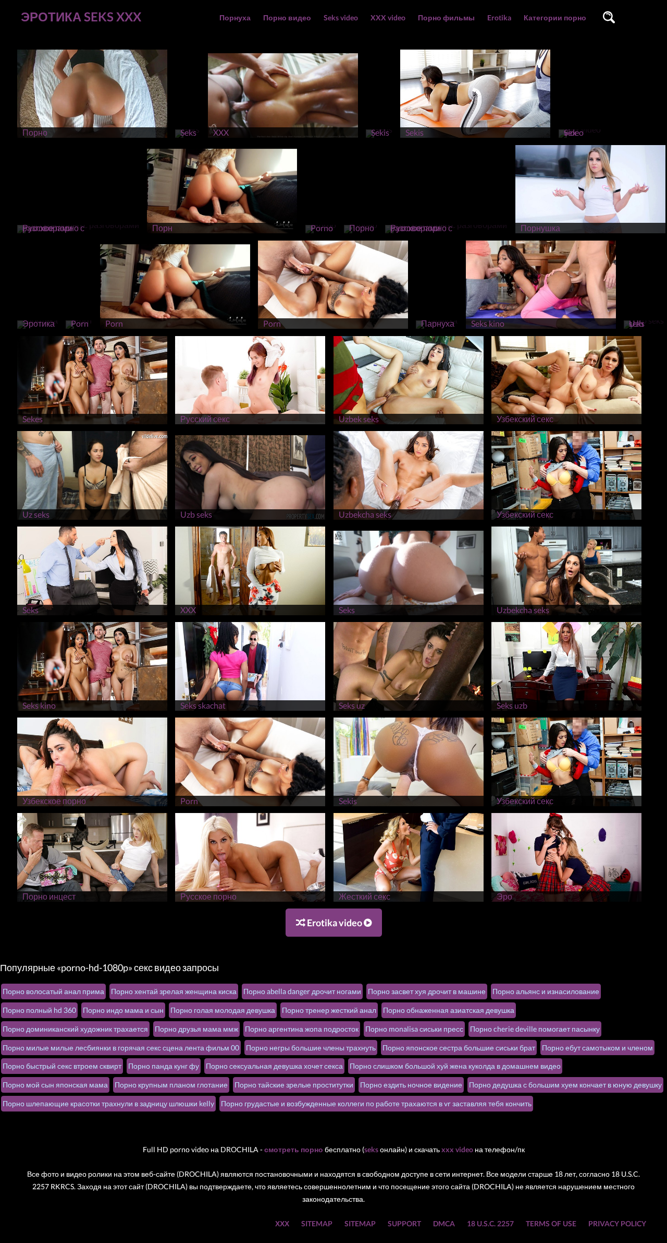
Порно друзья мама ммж (196, 1028)
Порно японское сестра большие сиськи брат (458, 1047)
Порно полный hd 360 (39, 1010)
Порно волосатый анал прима (53, 991)
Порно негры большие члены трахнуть (311, 1047)
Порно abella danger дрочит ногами (302, 991)
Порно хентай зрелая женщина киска (174, 991)
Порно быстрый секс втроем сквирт (62, 1065)
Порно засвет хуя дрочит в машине (427, 991)
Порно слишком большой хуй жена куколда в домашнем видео (455, 1065)
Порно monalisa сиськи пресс (414, 1028)
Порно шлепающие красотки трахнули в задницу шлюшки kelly (108, 1103)
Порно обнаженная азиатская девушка (448, 1010)
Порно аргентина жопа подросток (302, 1028)
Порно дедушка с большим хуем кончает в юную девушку (565, 1084)
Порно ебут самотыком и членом (597, 1047)
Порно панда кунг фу (163, 1065)
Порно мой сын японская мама (55, 1084)
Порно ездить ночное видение (411, 1084)
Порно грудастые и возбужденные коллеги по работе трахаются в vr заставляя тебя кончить (376, 1103)
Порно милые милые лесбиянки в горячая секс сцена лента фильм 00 (121, 1047)
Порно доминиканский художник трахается (75, 1028)
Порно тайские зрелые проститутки (293, 1084)
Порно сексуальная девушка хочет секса (274, 1065)
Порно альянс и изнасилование (545, 991)
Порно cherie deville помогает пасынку (535, 1028)
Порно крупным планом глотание (171, 1084)
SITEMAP (316, 1223)
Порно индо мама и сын (123, 1010)
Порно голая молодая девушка (222, 1010)
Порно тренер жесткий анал (329, 1010)
